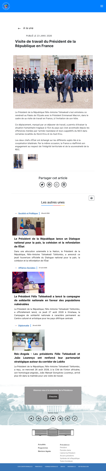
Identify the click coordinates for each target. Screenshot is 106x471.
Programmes (43, 448)
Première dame (65, 450)
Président (63, 448)
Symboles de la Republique (70, 458)
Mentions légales (44, 451)
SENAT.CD (62, 466)
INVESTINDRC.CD (72, 466)
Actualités (42, 445)
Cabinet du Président (67, 453)
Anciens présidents (67, 456)
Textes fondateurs (66, 461)
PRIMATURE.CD (38, 466)
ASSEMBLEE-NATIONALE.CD (51, 466)
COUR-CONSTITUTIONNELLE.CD (25, 466)
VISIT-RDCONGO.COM (83, 466)
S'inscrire (53, 397)
